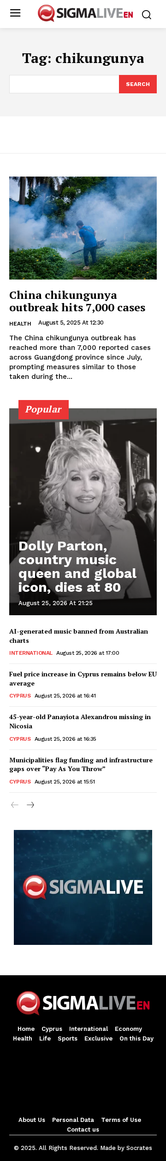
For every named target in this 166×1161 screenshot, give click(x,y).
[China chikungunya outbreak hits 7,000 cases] (83, 228)
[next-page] (30, 806)
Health (20, 323)
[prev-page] (15, 806)
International (31, 653)
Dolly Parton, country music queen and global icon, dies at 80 (77, 566)
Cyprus (19, 695)
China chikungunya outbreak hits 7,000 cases (77, 300)
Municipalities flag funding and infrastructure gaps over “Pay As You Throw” (81, 764)
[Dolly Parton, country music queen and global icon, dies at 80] (83, 511)
